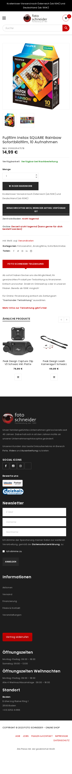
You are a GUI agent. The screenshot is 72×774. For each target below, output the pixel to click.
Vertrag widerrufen (17, 637)
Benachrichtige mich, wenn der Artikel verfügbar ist (36, 210)
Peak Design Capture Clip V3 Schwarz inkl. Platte (18, 362)
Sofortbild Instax (56, 246)
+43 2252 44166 (11, 709)
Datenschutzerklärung (46, 544)
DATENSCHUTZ (61, 740)
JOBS (26, 736)
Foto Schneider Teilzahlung (26, 263)
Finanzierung (10, 601)
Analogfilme (40, 246)
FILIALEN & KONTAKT (42, 736)
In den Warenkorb (22, 186)
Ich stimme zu (14, 551)
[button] (18, 377)
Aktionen (7, 587)
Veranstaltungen (12, 614)
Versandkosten (26, 240)
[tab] (26, 264)
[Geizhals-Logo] (13, 492)
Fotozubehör (24, 246)
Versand (7, 594)
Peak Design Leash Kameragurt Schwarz (54, 362)
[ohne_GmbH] (20, 418)
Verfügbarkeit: (11, 161)
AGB (18, 736)
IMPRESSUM (61, 736)
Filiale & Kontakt (11, 608)
